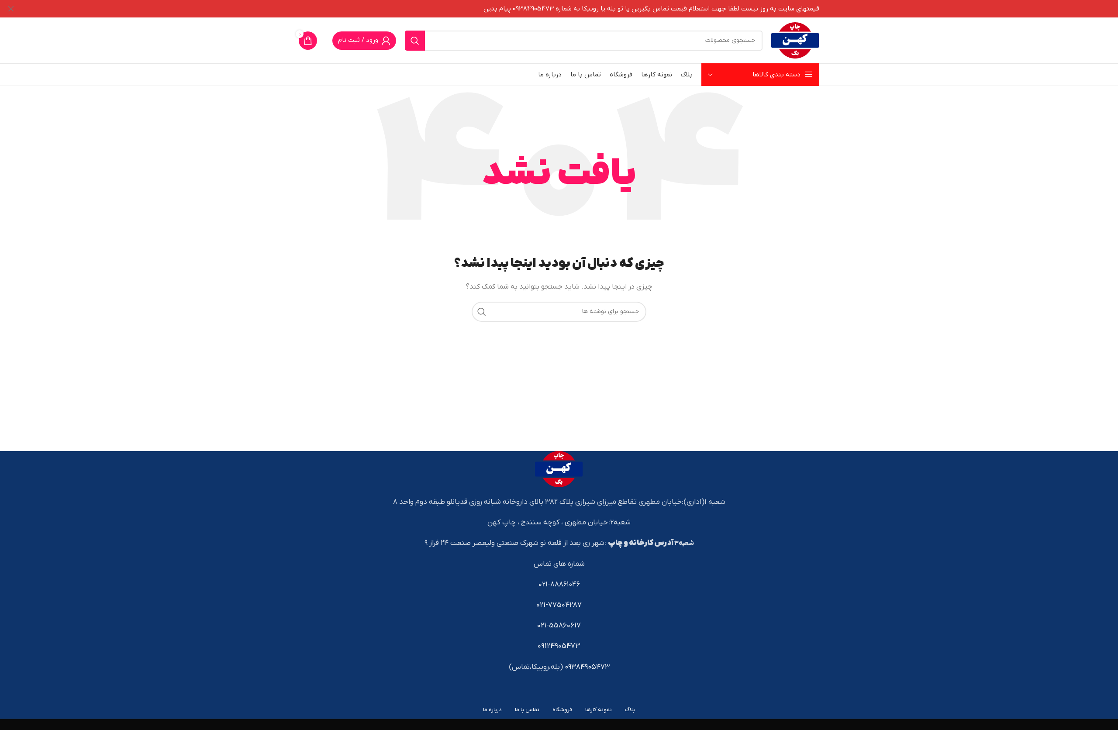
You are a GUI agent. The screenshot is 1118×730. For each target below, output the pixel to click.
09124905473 (559, 646)
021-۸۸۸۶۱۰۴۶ (559, 584)
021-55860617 (559, 625)
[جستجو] (415, 41)
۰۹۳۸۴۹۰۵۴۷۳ (587, 667)
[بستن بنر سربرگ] (11, 8)
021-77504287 (559, 605)
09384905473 (533, 8)
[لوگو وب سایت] (795, 40)
